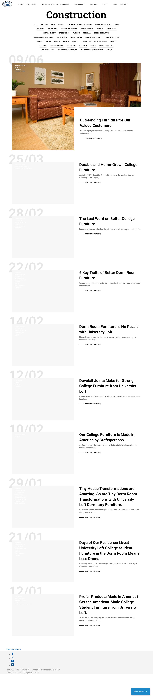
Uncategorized (47, 50)
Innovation (62, 37)
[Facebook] (12, 655)
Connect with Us (140, 691)
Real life (87, 41)
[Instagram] (12, 662)
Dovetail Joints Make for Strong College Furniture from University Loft (107, 386)
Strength (71, 46)
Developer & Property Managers (55, 4)
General (87, 33)
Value (109, 50)
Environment (50, 33)
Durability (112, 29)
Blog (115, 4)
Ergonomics (64, 33)
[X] (12, 658)
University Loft (15, 673)
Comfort (40, 29)
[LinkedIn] (12, 665)
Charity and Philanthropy (80, 24)
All (35, 24)
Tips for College (106, 46)
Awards (44, 24)
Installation (76, 37)
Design (100, 29)
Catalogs (93, 4)
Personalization (61, 41)
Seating (43, 46)
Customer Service (69, 29)
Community (53, 29)
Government (79, 4)
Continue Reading (94, 138)
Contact (123, 4)
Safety (113, 41)
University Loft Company (92, 50)
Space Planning (56, 46)
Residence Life (100, 41)
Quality (76, 41)
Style (93, 46)
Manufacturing (43, 41)
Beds (53, 24)
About (104, 4)
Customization (87, 29)
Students (83, 46)
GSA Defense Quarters (43, 37)
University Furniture (67, 50)
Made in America (111, 37)
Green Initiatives (101, 33)
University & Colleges (27, 4)
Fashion (76, 33)
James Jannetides (93, 37)
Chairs (61, 24)
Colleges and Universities (107, 24)
